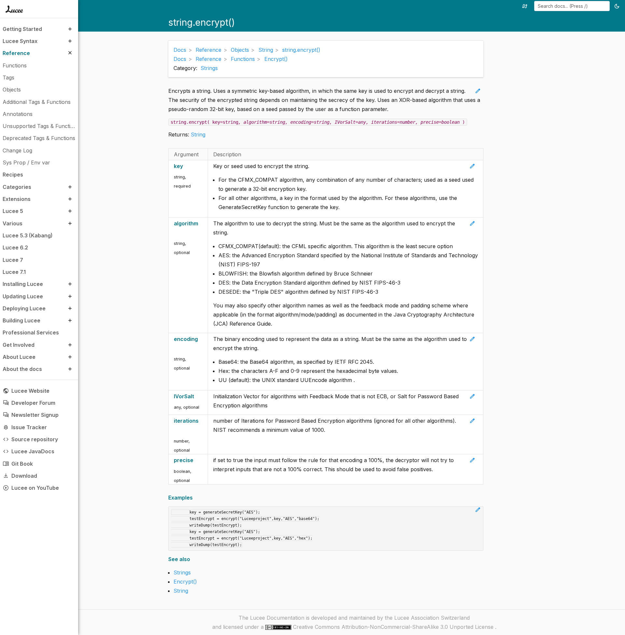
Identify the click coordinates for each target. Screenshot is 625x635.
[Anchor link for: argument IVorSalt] (197, 396)
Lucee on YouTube (31, 488)
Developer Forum (29, 403)
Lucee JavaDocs (28, 451)
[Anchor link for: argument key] (186, 166)
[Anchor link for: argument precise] (197, 460)
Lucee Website (26, 391)
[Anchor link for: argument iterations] (176, 430)
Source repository (30, 439)
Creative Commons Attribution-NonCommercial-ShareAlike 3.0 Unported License (394, 627)
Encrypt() (185, 581)
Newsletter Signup (31, 415)
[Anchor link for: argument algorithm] (176, 233)
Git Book (18, 464)
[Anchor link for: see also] (192, 559)
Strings (209, 68)
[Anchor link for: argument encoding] (176, 348)
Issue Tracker (25, 427)
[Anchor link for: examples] (195, 498)
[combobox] (572, 6)
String (198, 134)
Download (20, 476)
